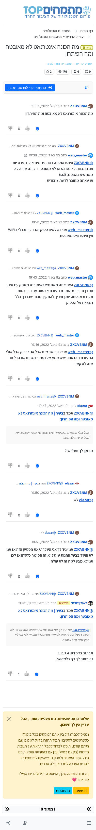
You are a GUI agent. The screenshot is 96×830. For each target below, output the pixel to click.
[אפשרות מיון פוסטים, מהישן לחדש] (86, 87)
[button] (89, 823)
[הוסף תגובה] (37, 129)
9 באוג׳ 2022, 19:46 (45, 345)
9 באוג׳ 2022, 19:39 (43, 155)
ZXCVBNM (78, 106)
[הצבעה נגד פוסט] (10, 128)
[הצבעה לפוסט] (27, 128)
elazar (82, 406)
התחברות (63, 790)
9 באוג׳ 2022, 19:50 (45, 493)
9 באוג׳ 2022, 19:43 (43, 277)
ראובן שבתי (79, 603)
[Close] (9, 719)
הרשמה (81, 790)
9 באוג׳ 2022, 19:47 (52, 406)
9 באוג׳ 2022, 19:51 (46, 542)
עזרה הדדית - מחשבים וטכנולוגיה (69, 64)
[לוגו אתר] (57, 12)
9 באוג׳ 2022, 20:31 (33, 603)
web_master (77, 155)
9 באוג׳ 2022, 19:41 (46, 222)
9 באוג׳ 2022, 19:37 (45, 106)
